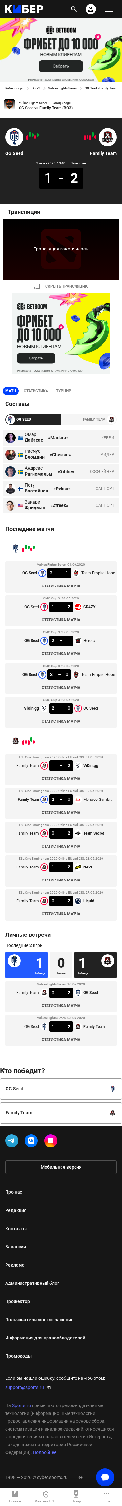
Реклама (15, 1265)
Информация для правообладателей (45, 1337)
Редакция (16, 1210)
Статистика (36, 391)
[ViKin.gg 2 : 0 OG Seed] (27, 137)
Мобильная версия (61, 1167)
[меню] (109, 9)
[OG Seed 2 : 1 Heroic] (33, 135)
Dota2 (36, 88)
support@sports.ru (24, 1387)
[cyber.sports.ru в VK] (32, 1142)
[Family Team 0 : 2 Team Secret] (90, 137)
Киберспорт (14, 88)
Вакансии (15, 1246)
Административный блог (32, 1283)
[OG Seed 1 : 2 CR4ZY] (35, 137)
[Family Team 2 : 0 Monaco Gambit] (93, 134)
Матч (10, 391)
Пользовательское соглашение (39, 1319)
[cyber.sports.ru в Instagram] (52, 1142)
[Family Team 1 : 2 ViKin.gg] (95, 137)
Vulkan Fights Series (62, 88)
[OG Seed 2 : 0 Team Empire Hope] (30, 134)
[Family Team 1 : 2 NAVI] (87, 137)
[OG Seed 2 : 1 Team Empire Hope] (38, 135)
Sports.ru (21, 1405)
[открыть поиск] (74, 9)
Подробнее (44, 1452)
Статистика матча (61, 586)
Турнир (63, 391)
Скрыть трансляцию (66, 286)
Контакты (16, 1228)
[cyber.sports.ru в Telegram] (13, 1142)
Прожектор (17, 1301)
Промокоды (18, 1356)
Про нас (13, 1192)
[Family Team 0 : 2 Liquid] (85, 137)
